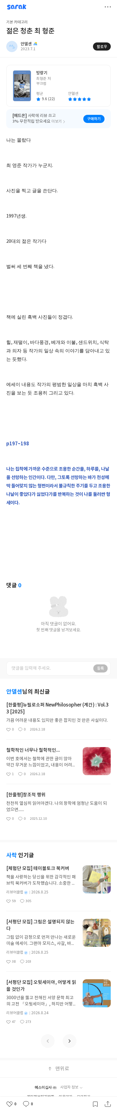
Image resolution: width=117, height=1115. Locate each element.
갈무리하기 (95, 1104)
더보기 (108, 7)
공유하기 (108, 1104)
